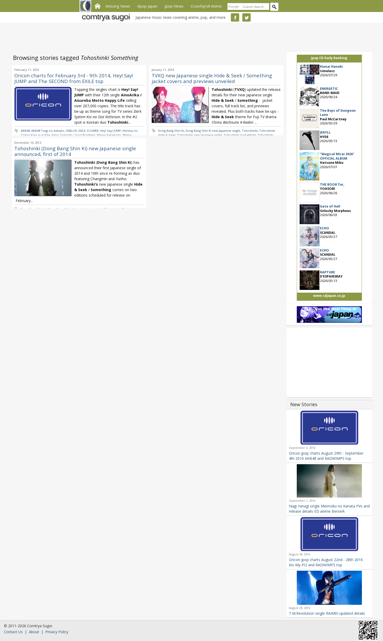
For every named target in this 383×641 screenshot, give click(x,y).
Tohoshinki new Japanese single (199, 135)
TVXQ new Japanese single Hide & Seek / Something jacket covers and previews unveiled (212, 78)
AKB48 (25, 131)
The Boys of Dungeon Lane (338, 112)
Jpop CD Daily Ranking (329, 58)
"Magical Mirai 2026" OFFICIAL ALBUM (337, 156)
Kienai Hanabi (331, 66)
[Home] (97, 5)
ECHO (324, 228)
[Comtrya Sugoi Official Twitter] (246, 17)
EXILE (81, 131)
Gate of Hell (330, 206)
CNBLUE (71, 131)
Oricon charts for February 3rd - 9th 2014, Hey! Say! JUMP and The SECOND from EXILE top (73, 78)
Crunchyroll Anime (206, 6)
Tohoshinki (250, 131)
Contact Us (13, 631)
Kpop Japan (147, 6)
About (34, 631)
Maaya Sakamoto (109, 135)
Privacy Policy (56, 631)
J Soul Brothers (84, 135)
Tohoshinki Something (240, 135)
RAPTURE (327, 272)
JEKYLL (325, 132)
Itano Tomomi (62, 135)
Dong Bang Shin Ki (171, 131)
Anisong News (118, 6)
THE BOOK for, (332, 184)
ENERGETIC (329, 88)
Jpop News (174, 6)
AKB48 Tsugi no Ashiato (47, 131)
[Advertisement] (190, 36)
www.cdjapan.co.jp (329, 295)
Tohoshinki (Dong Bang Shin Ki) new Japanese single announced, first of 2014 (75, 151)
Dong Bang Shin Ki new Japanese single (213, 131)
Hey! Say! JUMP (110, 131)
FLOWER (92, 131)
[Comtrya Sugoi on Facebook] (235, 17)
